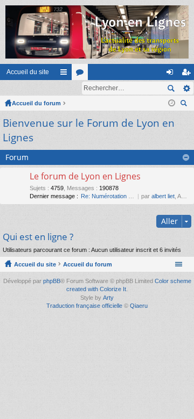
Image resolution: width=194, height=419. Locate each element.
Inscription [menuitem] (188, 74)
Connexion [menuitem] (172, 74)
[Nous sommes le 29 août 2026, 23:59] (171, 103)
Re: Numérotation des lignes (118, 196)
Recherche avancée (186, 88)
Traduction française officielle (84, 305)
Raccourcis (66, 74)
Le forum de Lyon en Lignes (85, 176)
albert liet (163, 196)
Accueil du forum (36, 103)
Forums (82, 74)
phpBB (51, 281)
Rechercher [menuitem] (185, 104)
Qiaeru (139, 305)
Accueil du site (27, 72)
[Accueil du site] (97, 32)
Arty (108, 297)
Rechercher (171, 88)
